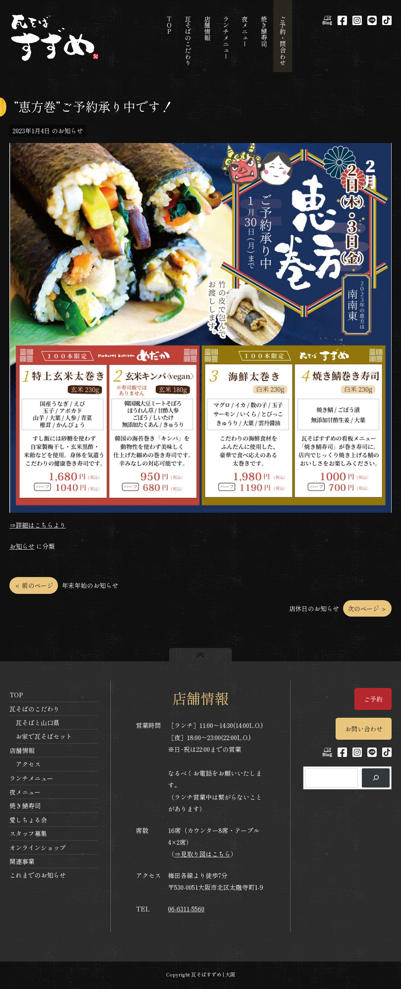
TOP (16, 694)
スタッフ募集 (28, 833)
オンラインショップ (37, 847)
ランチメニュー (31, 778)
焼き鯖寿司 (25, 805)
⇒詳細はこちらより (37, 525)
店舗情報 (21, 750)
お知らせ (21, 546)
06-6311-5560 (186, 908)
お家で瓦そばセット (44, 736)
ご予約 (373, 699)
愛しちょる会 (28, 819)
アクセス (28, 764)
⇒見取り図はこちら (202, 853)
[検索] (376, 778)
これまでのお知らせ (37, 875)
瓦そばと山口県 (38, 722)
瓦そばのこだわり (34, 708)
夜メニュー (25, 792)
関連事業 (21, 861)
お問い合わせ (364, 728)
